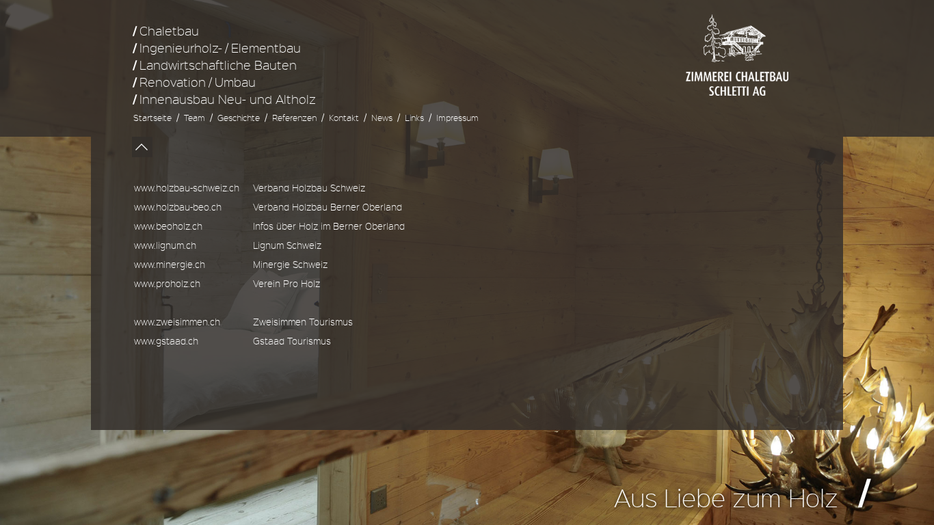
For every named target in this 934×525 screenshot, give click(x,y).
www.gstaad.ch (166, 341)
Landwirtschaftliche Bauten (218, 64)
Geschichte (238, 117)
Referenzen (294, 117)
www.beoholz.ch (168, 226)
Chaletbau (169, 30)
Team (194, 117)
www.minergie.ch (169, 264)
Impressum (457, 117)
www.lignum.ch (165, 245)
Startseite (152, 117)
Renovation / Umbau (197, 82)
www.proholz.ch (167, 283)
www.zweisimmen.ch (177, 321)
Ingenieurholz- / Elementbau (220, 47)
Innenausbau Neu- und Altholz (227, 99)
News (381, 117)
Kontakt (344, 117)
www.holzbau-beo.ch (178, 207)
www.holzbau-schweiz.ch (186, 187)
